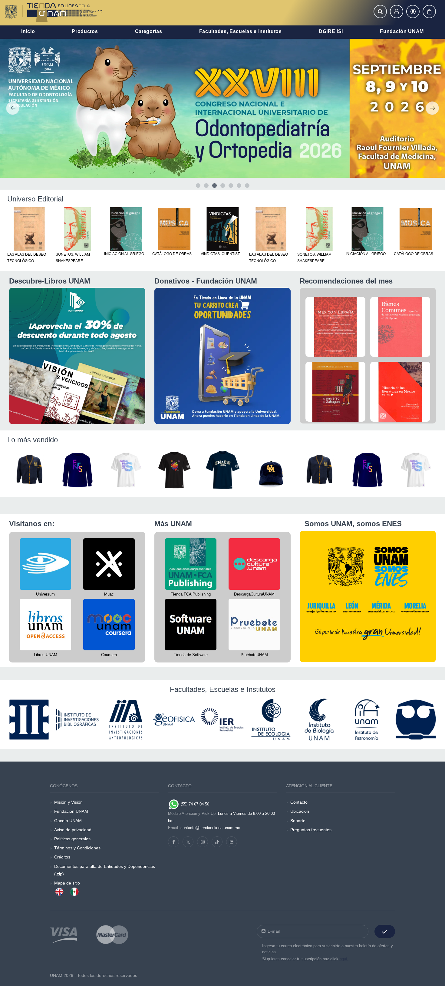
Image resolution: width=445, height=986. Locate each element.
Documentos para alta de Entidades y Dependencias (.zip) (104, 870)
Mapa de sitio (67, 883)
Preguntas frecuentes (310, 829)
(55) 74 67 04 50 (194, 804)
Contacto (299, 802)
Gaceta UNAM (68, 820)
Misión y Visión (68, 802)
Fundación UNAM (71, 811)
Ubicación (299, 811)
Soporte (297, 820)
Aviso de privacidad (72, 829)
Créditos (62, 857)
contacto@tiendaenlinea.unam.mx (210, 827)
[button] (380, 11)
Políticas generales (72, 838)
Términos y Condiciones (77, 847)
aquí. (344, 959)
